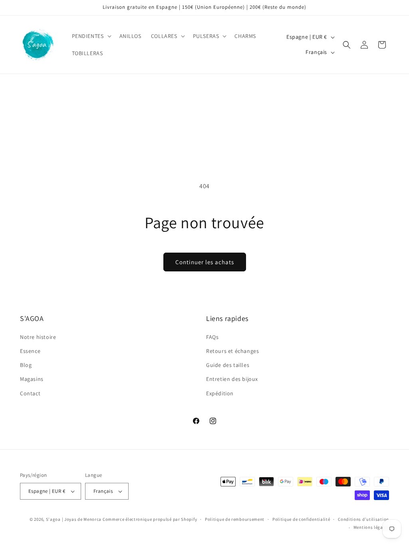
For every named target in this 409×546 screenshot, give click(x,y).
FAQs (212, 337)
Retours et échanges (232, 351)
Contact (30, 393)
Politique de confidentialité (301, 519)
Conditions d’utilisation (363, 519)
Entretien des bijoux (232, 379)
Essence (30, 351)
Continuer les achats (204, 262)
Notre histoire (38, 337)
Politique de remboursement (234, 519)
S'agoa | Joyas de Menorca (74, 519)
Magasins (32, 379)
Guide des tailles (227, 365)
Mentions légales (371, 527)
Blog (26, 365)
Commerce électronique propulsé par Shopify (150, 519)
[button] (91, 36)
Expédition (220, 393)
